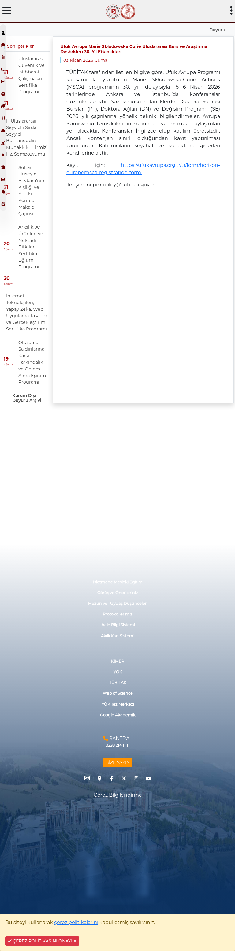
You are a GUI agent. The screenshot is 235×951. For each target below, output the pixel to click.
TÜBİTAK (117, 682)
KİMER (117, 661)
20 (7, 244)
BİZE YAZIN (118, 762)
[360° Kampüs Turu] (87, 778)
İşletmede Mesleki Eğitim (118, 582)
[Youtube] (148, 778)
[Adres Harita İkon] (99, 778)
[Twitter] (124, 778)
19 (6, 359)
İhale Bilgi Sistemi (117, 624)
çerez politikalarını (76, 922)
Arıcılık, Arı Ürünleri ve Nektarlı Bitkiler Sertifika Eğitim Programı (30, 247)
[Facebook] (112, 778)
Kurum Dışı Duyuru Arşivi (26, 398)
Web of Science (118, 693)
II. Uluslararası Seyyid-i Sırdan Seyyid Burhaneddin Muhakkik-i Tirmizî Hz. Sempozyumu (26, 137)
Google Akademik (118, 715)
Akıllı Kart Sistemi (117, 635)
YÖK (118, 672)
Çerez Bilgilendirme (118, 795)
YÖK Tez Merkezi (118, 704)
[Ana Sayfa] (113, 11)
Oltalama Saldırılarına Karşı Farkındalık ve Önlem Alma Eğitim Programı (32, 362)
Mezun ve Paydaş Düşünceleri (117, 603)
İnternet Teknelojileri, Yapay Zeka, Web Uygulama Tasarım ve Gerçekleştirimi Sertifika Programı (26, 312)
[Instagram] (136, 778)
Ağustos (8, 77)
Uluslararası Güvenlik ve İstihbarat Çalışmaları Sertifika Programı (31, 75)
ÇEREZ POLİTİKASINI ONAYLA (44, 941)
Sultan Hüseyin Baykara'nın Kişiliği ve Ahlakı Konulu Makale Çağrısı (31, 190)
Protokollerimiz (117, 614)
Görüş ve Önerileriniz (117, 592)
